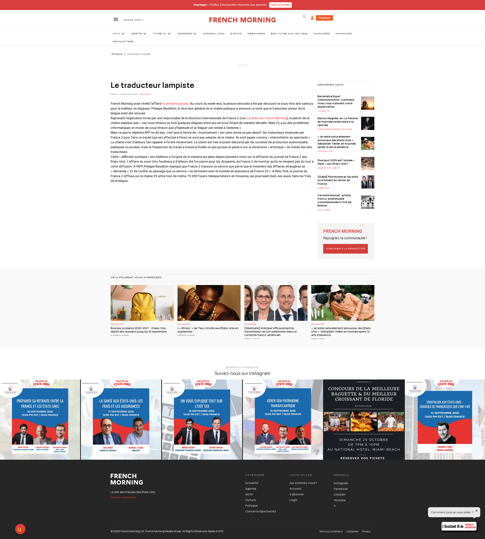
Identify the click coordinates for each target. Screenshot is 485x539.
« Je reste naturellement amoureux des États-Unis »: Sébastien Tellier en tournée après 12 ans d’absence (337, 142)
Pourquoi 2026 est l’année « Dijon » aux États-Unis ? (336, 161)
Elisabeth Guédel (120, 335)
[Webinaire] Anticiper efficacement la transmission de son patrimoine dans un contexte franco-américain (270, 331)
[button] (304, 16)
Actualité (325, 151)
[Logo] (175, 479)
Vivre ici (324, 111)
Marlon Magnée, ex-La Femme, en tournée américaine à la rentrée (338, 121)
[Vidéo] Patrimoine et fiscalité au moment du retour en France (338, 180)
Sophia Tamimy (252, 339)
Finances (250, 324)
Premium (324, 17)
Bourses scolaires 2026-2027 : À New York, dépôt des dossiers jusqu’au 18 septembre (139, 329)
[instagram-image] (40, 419)
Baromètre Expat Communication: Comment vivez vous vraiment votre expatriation (336, 101)
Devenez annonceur (123, 497)
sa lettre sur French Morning (267, 118)
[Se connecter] (312, 18)
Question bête (329, 168)
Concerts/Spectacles (335, 129)
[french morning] (242, 20)
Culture (324, 210)
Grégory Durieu (186, 335)
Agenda (323, 188)
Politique (117, 54)
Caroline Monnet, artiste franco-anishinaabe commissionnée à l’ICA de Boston (334, 200)
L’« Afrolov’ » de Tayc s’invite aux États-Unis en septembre (208, 329)
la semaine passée (175, 103)
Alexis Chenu (318, 339)
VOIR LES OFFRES (280, 5)
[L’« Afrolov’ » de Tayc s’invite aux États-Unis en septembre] (209, 303)
